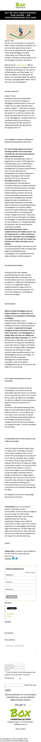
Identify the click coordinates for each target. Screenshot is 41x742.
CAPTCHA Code (30, 685)
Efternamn (10, 589)
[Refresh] (20, 678)
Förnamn (9, 582)
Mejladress (10, 575)
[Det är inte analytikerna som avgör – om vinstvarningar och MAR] (20, 32)
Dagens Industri (21, 65)
